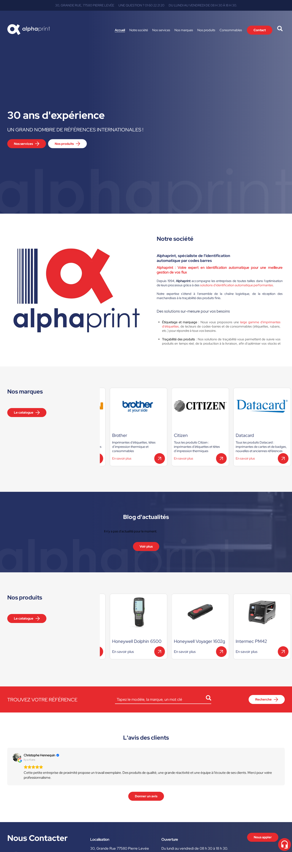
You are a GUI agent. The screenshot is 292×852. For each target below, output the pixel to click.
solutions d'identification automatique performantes (236, 285)
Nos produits (206, 30)
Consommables (231, 30)
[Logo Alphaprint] (28, 30)
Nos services (161, 30)
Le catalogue (23, 412)
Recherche (263, 699)
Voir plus (146, 546)
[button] (7, 766)
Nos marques (183, 30)
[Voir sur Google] (17, 757)
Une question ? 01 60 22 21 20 (141, 5)
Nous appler (263, 837)
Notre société (138, 30)
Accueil (120, 30)
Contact (260, 30)
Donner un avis (146, 796)
